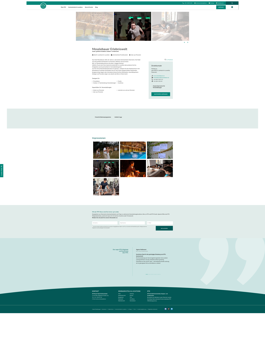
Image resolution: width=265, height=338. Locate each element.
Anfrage (130, 309)
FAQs (134, 309)
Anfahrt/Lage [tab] (118, 117)
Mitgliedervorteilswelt (152, 309)
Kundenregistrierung (141, 309)
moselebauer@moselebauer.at (161, 77)
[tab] (160, 86)
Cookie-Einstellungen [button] (96, 309)
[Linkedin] (172, 309)
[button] (232, 7)
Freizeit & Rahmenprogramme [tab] (103, 117)
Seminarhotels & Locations (120, 309)
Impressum (104, 309)
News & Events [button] (89, 7)
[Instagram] (169, 309)
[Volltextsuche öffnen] (232, 3)
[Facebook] (165, 309)
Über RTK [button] (63, 7)
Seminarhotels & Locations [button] (75, 7)
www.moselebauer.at (158, 75)
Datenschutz (110, 309)
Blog (96, 7)
